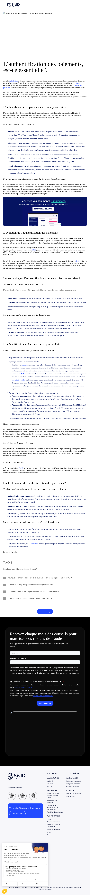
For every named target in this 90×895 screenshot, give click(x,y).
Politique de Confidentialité (72, 887)
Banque (49, 835)
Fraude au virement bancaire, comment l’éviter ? (53, 795)
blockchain (34, 544)
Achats (49, 832)
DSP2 (34, 250)
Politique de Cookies (45, 889)
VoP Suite (50, 786)
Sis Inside (50, 784)
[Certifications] (22, 792)
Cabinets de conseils (72, 786)
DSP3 (78, 261)
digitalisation (13, 81)
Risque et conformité (53, 822)
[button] (45, 577)
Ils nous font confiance (73, 793)
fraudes (78, 83)
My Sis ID (50, 781)
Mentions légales (58, 887)
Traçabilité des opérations (55, 812)
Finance (49, 819)
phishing (25, 365)
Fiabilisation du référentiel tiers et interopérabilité (52, 807)
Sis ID (21, 468)
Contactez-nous (17, 813)
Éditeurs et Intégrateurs (73, 781)
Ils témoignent (70, 796)
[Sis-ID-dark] (13, 4)
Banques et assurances (73, 784)
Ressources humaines (53, 829)
